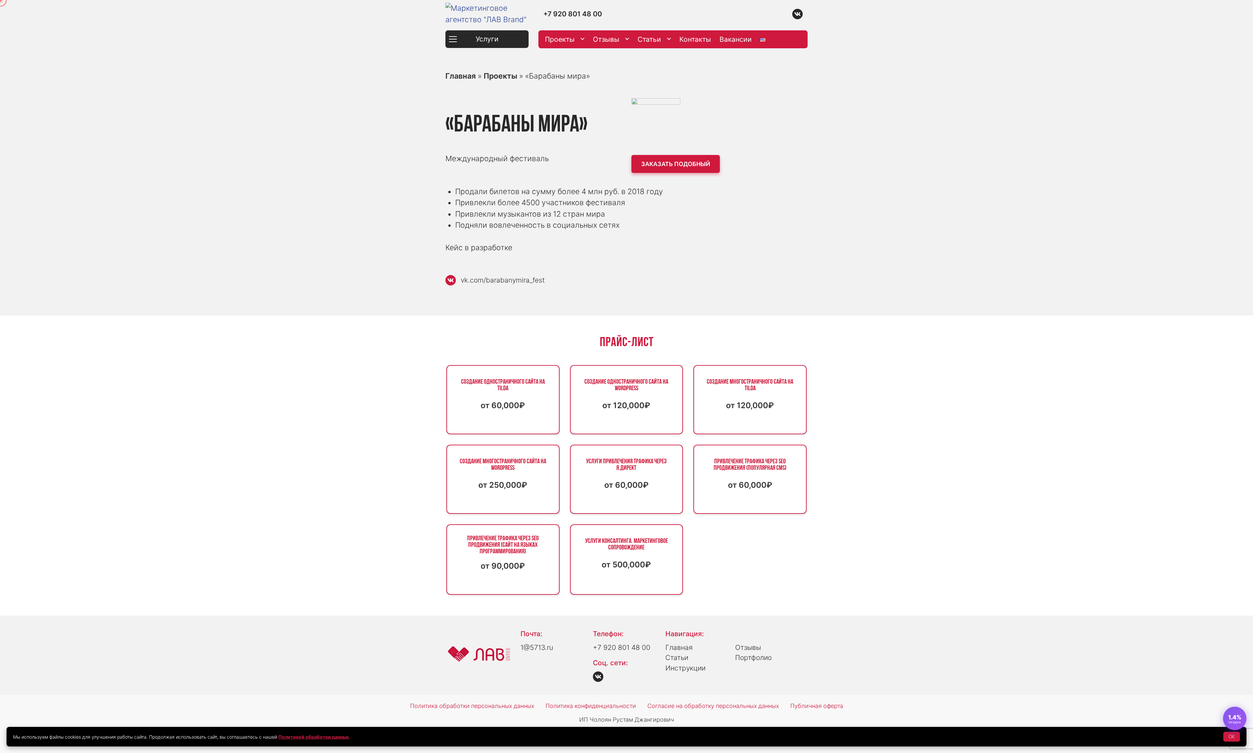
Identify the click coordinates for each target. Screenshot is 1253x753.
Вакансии (735, 39)
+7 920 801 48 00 (572, 14)
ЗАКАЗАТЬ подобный (675, 164)
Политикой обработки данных (313, 737)
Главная (460, 76)
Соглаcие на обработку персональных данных (713, 705)
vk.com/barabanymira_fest (503, 280)
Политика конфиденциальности (591, 705)
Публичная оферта (816, 705)
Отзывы (606, 39)
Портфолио (753, 657)
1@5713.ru (536, 647)
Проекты (560, 39)
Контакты (695, 39)
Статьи (649, 39)
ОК (1232, 736)
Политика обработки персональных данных (472, 705)
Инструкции (685, 668)
